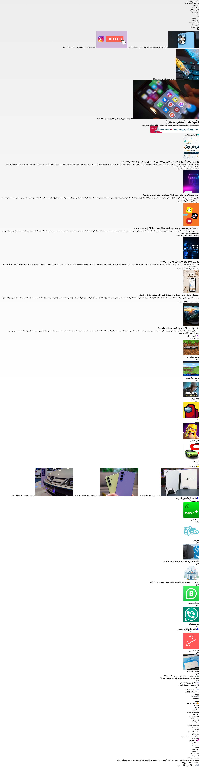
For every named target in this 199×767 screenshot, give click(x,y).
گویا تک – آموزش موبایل (191, 3)
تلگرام (188, 766)
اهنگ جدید (195, 738)
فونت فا (196, 706)
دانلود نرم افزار (195, 10)
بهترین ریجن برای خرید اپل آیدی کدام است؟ (179, 261)
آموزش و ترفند (195, 12)
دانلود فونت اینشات (193, 712)
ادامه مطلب (180, 169)
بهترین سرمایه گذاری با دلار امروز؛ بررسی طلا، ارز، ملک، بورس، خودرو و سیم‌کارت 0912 (160, 161)
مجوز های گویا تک (193, 758)
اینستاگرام (180, 766)
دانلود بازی (195, 8)
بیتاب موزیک (195, 719)
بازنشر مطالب (195, 21)
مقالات (197, 14)
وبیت (184, 762)
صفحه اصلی (195, 743)
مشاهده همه (195, 339)
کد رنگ (197, 708)
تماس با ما (195, 25)
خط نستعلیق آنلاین (193, 716)
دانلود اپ (196, 5)
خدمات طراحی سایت (193, 732)
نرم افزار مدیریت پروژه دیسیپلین (189, 736)
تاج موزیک (196, 721)
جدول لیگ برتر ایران (193, 725)
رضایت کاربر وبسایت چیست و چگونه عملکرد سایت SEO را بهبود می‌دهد (166, 228)
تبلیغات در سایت (194, 23)
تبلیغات (197, 747)
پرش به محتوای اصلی (192, 1)
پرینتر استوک (195, 727)
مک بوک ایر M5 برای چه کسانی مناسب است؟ (178, 328)
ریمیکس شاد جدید (193, 723)
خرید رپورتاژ (195, 18)
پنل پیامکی (195, 734)
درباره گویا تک (195, 27)
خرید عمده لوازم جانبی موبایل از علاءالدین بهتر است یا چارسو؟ (171, 195)
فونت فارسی (195, 714)
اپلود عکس (195, 730)
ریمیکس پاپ (195, 710)
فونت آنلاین (195, 745)
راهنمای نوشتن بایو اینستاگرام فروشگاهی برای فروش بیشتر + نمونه (169, 295)
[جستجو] (198, 29)
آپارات (194, 766)
